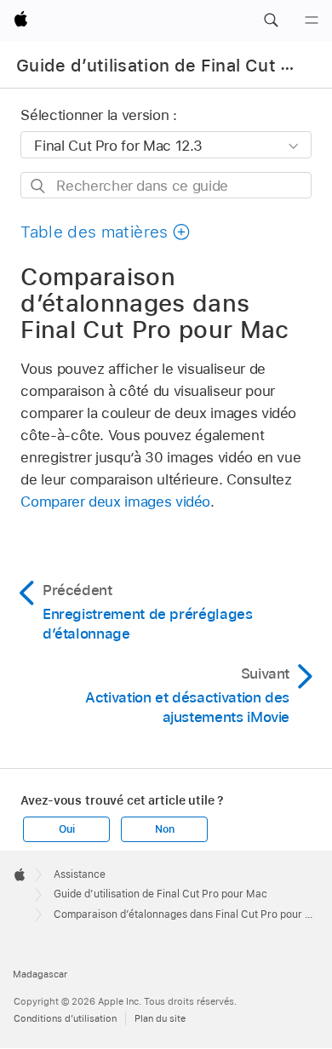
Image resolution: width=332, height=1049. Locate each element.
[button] (270, 20)
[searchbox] (165, 185)
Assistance (80, 874)
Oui (66, 829)
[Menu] (311, 20)
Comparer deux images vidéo (115, 501)
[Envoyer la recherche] (39, 186)
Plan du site (160, 1018)
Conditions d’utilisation (65, 1018)
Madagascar (40, 974)
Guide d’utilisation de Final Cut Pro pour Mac (160, 894)
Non (164, 829)
